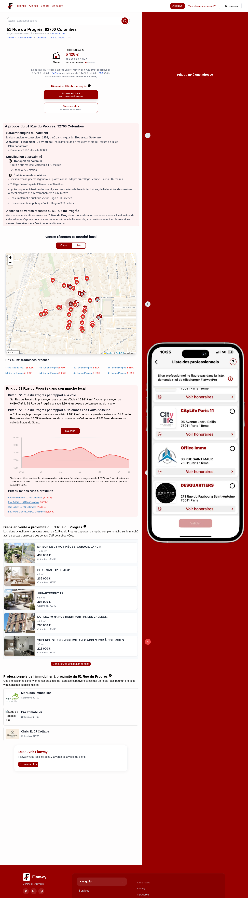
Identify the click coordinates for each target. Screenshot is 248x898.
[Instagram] (41, 891)
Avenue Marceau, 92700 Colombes (25, 497)
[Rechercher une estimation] (124, 20)
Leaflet (109, 353)
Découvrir (177, 5)
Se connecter (232, 6)
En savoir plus (58, 33)
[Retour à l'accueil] (10, 6)
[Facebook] (26, 891)
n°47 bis (55, 73)
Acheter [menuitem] (33, 5)
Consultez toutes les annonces (70, 663)
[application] (70, 455)
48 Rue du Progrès (117, 373)
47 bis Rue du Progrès (15, 367)
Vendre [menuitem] (45, 5)
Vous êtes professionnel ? (202, 6)
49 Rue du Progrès (83, 367)
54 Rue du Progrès (48, 373)
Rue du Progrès (24, 399)
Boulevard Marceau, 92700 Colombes (26, 511)
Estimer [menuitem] (21, 5)
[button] (71, 304)
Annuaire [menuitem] (57, 5)
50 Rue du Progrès (14, 373)
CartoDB (120, 353)
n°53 (100, 73)
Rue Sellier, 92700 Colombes (22, 507)
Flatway (141, 888)
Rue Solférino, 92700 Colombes (23, 502)
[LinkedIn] (34, 891)
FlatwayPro (143, 894)
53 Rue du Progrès (48, 367)
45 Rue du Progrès (83, 373)
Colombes (19, 414)
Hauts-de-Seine (29, 422)
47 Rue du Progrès (117, 367)
